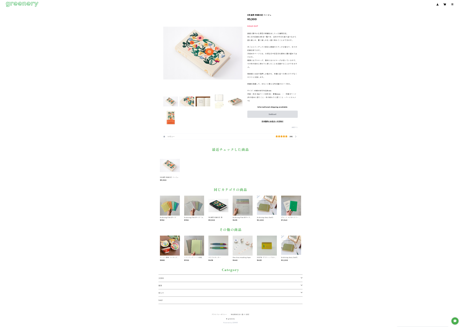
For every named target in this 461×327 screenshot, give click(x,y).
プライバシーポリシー (219, 314)
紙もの (161, 293)
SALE (160, 300)
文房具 (161, 278)
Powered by (228, 323)
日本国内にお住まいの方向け (272, 121)
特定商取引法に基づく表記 (240, 314)
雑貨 (160, 285)
